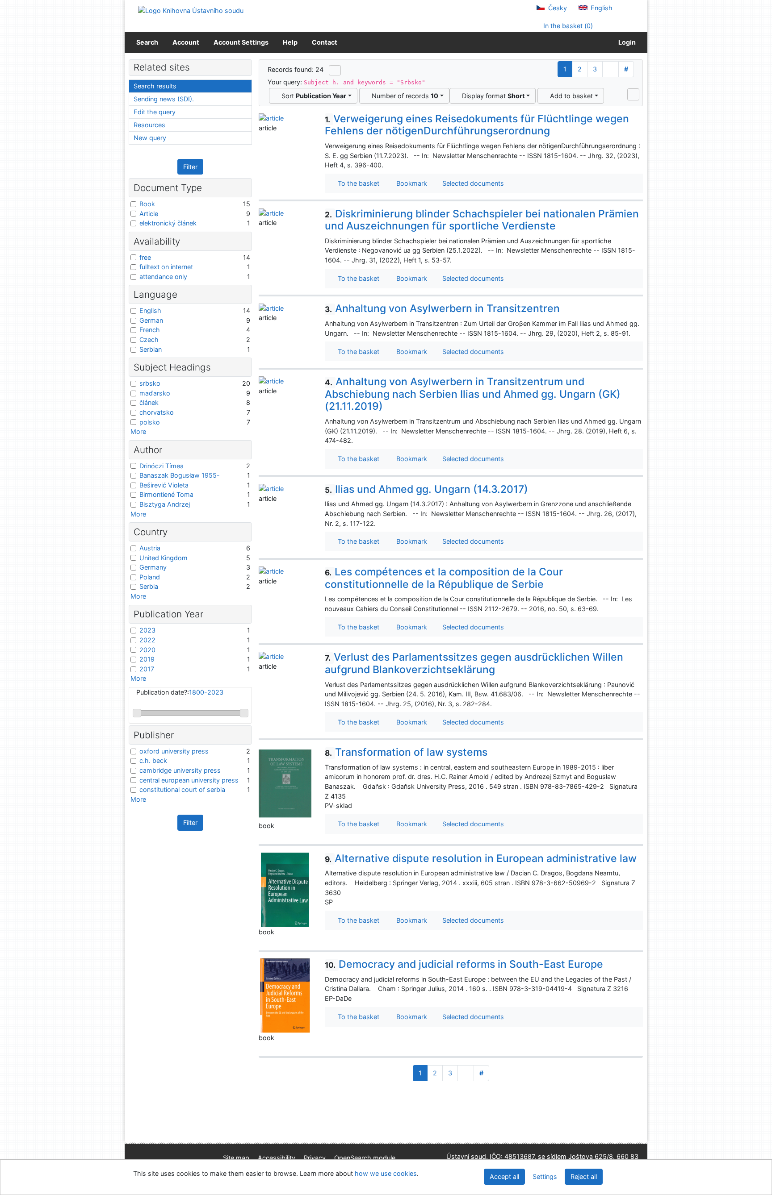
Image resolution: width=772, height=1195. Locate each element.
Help (290, 42)
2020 (147, 650)
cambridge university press (180, 770)
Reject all (584, 1176)
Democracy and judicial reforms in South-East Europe (464, 964)
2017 (146, 669)
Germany (153, 567)
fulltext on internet (166, 267)
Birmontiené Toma (166, 494)
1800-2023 (206, 692)
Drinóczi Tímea (161, 466)
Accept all (504, 1176)
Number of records (403, 96)
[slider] (137, 713)
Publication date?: (179, 692)
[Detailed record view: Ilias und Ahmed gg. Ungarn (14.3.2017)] (271, 488)
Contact (324, 42)
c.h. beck (153, 760)
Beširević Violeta (164, 485)
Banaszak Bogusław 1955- (179, 475)
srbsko (149, 383)
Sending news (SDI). (164, 99)
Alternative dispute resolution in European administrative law (481, 858)
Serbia (148, 586)
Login (626, 42)
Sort (312, 96)
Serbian (150, 349)
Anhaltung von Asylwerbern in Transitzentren (442, 308)
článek (149, 402)
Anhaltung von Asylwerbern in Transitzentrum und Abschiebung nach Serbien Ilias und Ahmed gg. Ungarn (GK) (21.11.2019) (473, 393)
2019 (147, 659)
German (151, 320)
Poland (149, 577)
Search (147, 42)
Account (185, 42)
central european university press (189, 780)
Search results (155, 86)
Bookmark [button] (410, 183)
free (145, 257)
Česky (556, 8)
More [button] (138, 431)
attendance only (163, 276)
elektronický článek (168, 223)
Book (147, 204)
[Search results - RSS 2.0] (335, 70)
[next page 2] (610, 69)
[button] (633, 94)
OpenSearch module (364, 1158)
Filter (190, 167)
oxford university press (174, 751)
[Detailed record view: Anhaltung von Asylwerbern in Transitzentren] (271, 307)
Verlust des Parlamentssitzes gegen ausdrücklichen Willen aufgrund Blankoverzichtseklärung (474, 663)
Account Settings (241, 42)
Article (148, 213)
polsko (149, 422)
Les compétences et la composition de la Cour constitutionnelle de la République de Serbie (444, 578)
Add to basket (569, 96)
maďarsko (154, 393)
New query (150, 138)
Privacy (315, 1158)
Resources (149, 125)
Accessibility (276, 1158)
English (601, 8)
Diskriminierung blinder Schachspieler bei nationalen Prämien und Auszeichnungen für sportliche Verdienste (482, 220)
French (149, 329)
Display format (491, 96)
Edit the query (155, 112)
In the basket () (567, 25)
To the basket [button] (356, 183)
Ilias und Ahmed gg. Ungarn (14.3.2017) (426, 489)
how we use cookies (386, 1173)
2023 (147, 630)
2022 (147, 640)
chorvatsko (156, 412)
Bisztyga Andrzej (164, 504)
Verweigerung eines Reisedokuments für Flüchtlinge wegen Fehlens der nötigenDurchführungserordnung (477, 124)
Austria (149, 548)
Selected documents (472, 183)
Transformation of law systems (406, 752)
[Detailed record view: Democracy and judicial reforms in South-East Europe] (285, 995)
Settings (545, 1176)
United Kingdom (163, 558)
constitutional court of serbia (182, 789)
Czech (149, 339)
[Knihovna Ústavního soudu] (190, 10)
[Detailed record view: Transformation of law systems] (285, 783)
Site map (236, 1158)
